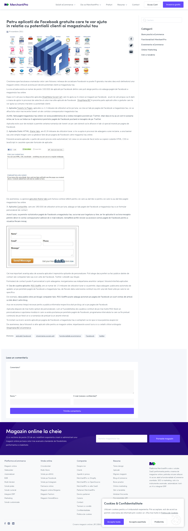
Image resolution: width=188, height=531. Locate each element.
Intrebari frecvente (120, 494)
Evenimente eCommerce (152, 44)
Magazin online (10, 466)
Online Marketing (149, 49)
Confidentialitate (83, 510)
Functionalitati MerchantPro (153, 39)
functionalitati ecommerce (70, 336)
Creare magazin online (83, 524)
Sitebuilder (8, 470)
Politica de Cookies (169, 512)
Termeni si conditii (84, 506)
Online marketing (120, 486)
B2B (6, 478)
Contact (80, 502)
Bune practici (118, 482)
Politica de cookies (84, 514)
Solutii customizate (12, 502)
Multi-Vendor (9, 482)
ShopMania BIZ (84, 100)
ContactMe (22, 207)
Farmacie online (47, 486)
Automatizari (9, 474)
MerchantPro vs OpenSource (88, 482)
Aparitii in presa (83, 474)
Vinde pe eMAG (47, 474)
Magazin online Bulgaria (50, 490)
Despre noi (81, 466)
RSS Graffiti (36, 286)
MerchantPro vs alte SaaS (87, 486)
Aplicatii (116, 470)
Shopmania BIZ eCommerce (19, 328)
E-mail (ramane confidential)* (85, 396)
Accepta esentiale (137, 521)
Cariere (80, 498)
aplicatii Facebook (23, 336)
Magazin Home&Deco (49, 498)
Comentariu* (15, 367)
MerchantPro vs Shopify (86, 478)
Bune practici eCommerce (152, 34)
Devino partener (83, 494)
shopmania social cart (45, 336)
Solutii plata (9, 486)
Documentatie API (120, 498)
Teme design (118, 466)
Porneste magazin (164, 438)
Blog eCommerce (120, 478)
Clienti (79, 470)
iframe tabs (35, 131)
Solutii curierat (10, 490)
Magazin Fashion (47, 494)
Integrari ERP (9, 494)
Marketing (8, 498)
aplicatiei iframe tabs (38, 199)
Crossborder (46, 466)
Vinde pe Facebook (48, 478)
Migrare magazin (120, 474)
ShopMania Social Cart (52, 97)
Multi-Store (45, 470)
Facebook (90, 336)
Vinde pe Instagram (48, 482)
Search (144, 20)
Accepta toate (113, 521)
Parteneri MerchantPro (86, 490)
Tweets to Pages (24, 108)
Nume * (13, 396)
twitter (101, 336)
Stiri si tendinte (148, 54)
